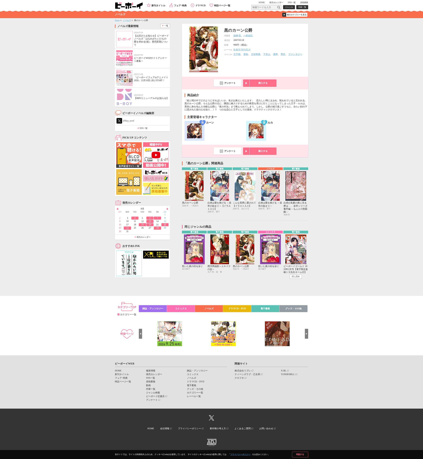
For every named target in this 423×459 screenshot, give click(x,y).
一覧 (166, 26)
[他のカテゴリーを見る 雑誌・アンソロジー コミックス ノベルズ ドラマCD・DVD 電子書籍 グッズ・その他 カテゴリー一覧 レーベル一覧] (294, 15)
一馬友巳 (248, 35)
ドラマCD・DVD (237, 308)
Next (167, 209)
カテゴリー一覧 (128, 314)
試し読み (296, 276)
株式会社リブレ (243, 370)
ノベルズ (127, 20)
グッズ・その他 (293, 308)
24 (127, 228)
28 (157, 228)
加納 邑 (237, 35)
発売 (276, 2)
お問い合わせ (266, 428)
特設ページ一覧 (222, 5)
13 (150, 221)
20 (150, 224)
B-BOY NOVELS (241, 49)
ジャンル (289, 7)
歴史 (283, 54)
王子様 (236, 54)
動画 (148, 385)
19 (142, 224)
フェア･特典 (180, 5)
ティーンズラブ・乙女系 (247, 374)
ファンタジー (295, 54)
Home (117, 20)
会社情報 (164, 428)
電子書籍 (265, 308)
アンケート (230, 83)
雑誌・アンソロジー (152, 308)
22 (165, 224)
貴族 (245, 54)
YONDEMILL (288, 374)
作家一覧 (302, 7)
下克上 (266, 54)
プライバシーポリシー (240, 454)
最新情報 (150, 370)
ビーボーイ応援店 (155, 396)
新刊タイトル (158, 5)
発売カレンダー (144, 237)
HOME (262, 2)
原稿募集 (304, 2)
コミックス (181, 308)
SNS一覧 (292, 2)
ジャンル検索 (153, 392)
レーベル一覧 (194, 396)
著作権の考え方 (218, 428)
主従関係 (255, 54)
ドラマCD (200, 5)
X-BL (283, 370)
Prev (117, 209)
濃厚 (275, 54)
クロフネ (239, 378)
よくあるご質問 (242, 428)
